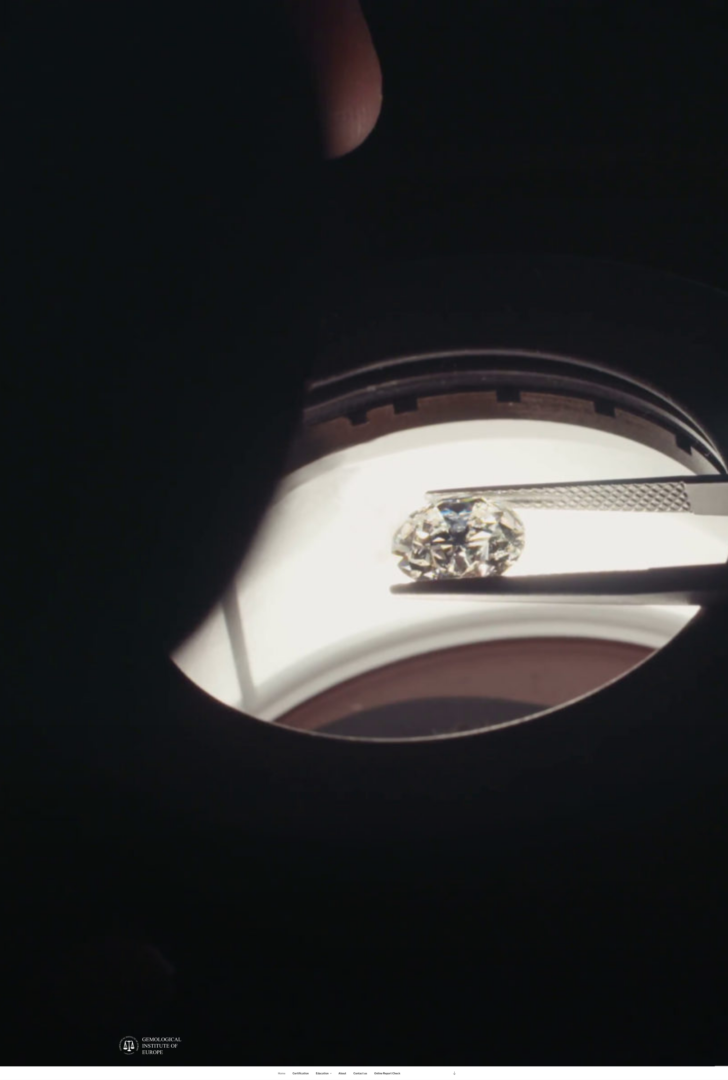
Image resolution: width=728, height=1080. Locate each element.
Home (281, 1073)
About (342, 1073)
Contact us (360, 1073)
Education (322, 1073)
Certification (301, 1073)
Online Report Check (387, 1073)
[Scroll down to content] (454, 1073)
